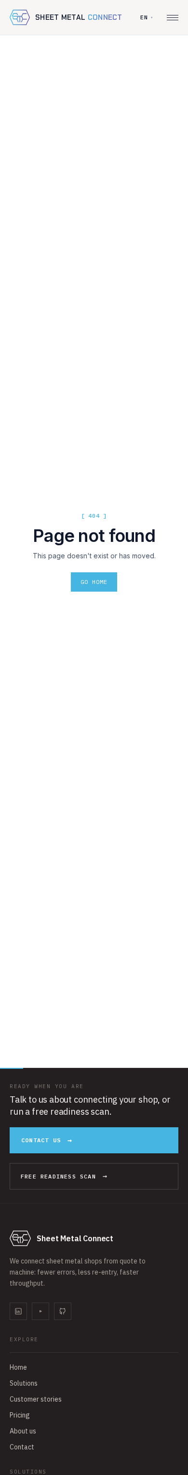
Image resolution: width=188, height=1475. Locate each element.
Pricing (20, 1415)
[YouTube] (40, 1311)
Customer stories (36, 1399)
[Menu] (172, 17)
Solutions (24, 1383)
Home (18, 1367)
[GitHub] (62, 1311)
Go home (94, 581)
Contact (22, 1447)
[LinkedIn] (18, 1311)
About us (23, 1431)
